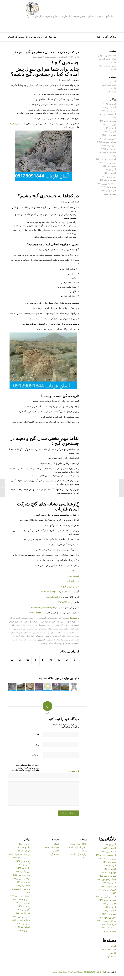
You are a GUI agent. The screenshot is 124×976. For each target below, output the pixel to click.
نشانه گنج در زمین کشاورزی (48, 639)
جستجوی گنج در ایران (50, 621)
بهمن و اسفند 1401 (107, 162)
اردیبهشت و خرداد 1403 (105, 854)
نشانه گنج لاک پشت (45, 643)
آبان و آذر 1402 (109, 131)
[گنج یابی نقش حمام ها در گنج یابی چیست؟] (121, 488)
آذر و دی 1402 (109, 127)
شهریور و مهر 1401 (107, 179)
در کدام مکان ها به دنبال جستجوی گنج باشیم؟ (47, 51)
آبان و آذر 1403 (109, 107)
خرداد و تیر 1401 (108, 190)
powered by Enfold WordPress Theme (68, 972)
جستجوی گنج (63, 618)
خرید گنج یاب (73, 581)
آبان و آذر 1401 (109, 172)
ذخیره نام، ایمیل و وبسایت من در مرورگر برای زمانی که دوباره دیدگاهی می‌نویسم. (27, 768)
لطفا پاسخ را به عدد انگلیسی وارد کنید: (25, 770)
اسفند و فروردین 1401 (106, 159)
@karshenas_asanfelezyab (44, 607)
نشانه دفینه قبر (25, 632)
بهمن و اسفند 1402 (107, 120)
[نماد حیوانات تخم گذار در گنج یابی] (21, 687)
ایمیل (36, 744)
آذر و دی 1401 (109, 169)
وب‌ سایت (35, 755)
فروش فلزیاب (73, 575)
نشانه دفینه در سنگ (71, 632)
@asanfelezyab (48, 591)
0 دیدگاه (64, 57)
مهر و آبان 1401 (109, 176)
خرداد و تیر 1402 (108, 148)
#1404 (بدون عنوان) (107, 55)
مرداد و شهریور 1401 (106, 183)
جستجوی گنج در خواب (32, 621)
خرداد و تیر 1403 (108, 110)
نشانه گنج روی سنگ (62, 643)
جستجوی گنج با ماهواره (69, 621)
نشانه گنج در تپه (18, 636)
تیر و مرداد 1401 (108, 186)
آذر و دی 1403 (109, 103)
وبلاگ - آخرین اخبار (106, 37)
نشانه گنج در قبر (29, 639)
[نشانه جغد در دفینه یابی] (56, 687)
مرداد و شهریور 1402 (106, 141)
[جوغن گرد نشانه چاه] (12, 687)
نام (37, 734)
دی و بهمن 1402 (108, 124)
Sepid (35, 57)
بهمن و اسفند (110, 193)
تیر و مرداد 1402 (108, 145)
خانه (46, 37)
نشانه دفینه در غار (55, 632)
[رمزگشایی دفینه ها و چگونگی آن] (30, 687)
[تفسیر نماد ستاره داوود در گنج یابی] (74, 687)
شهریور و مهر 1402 (107, 138)
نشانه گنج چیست (50, 636)
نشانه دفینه (21, 625)
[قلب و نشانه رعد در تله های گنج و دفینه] (39, 687)
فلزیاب (113, 88)
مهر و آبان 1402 (109, 134)
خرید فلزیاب (13, 123)
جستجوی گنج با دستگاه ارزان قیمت (43, 618)
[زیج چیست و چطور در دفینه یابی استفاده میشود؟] (47, 687)
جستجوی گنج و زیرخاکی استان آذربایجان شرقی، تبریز (48, 625)
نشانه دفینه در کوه (39, 632)
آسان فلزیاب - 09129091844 (95, 972)
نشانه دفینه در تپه (45, 628)
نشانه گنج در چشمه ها (70, 639)
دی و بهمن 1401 (108, 165)
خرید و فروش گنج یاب (69, 586)
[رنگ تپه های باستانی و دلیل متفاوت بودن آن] (65, 687)
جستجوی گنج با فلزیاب (19, 618)
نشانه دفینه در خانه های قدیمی (25, 628)
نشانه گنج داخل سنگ (34, 636)
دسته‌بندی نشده (51, 57)
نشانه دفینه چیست (60, 628)
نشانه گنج (62, 636)
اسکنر (113, 81)
